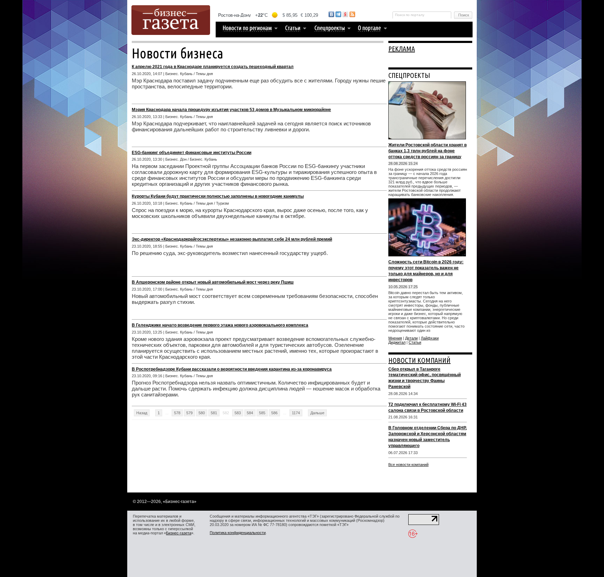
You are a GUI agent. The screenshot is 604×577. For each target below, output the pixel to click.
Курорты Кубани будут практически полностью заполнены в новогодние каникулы (218, 196)
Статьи (415, 342)
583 (238, 413)
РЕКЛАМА (401, 49)
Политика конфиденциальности (238, 533)
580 (202, 413)
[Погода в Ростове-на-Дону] (268, 15)
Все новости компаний (408, 464)
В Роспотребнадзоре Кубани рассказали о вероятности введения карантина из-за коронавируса (232, 369)
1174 (296, 413)
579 (189, 413)
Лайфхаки (430, 338)
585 (262, 413)
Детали (411, 338)
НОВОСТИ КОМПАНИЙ (419, 360)
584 (250, 413)
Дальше (317, 413)
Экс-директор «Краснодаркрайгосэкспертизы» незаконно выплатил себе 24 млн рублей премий (232, 239)
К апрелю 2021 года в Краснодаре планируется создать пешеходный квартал (213, 66)
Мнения (395, 338)
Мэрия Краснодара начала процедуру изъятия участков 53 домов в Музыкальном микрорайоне (231, 109)
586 (274, 413)
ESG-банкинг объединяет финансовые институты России (191, 152)
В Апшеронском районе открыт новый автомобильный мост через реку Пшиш (213, 282)
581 (214, 413)
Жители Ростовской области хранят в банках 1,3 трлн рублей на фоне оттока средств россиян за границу (427, 151)
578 (177, 413)
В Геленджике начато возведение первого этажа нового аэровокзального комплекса (220, 325)
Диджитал (396, 342)
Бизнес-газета (178, 533)
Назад (141, 413)
